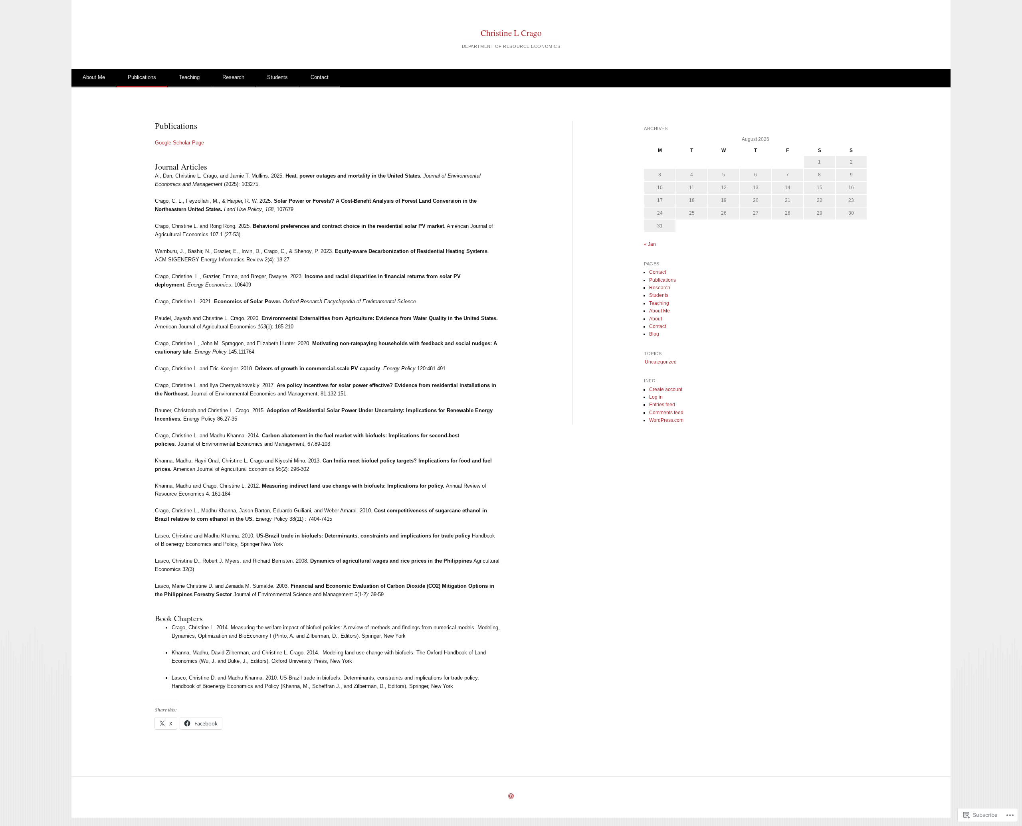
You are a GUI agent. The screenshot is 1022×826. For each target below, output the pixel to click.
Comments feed (666, 412)
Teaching (189, 77)
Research (233, 77)
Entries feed (662, 404)
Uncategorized (661, 362)
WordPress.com (666, 420)
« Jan (650, 244)
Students (277, 77)
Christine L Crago (511, 32)
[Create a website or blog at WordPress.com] (511, 797)
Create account (665, 389)
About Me (94, 77)
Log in (656, 397)
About (655, 319)
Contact (320, 77)
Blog (654, 334)
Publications (142, 77)
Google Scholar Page (179, 143)
